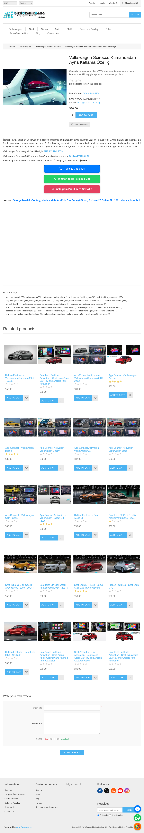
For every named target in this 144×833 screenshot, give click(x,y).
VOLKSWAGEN (91, 93)
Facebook (100, 790)
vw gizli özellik (12, 304)
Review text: (37, 723)
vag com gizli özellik (14, 300)
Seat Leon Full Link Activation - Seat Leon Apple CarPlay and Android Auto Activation (54, 379)
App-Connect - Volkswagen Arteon (123, 376)
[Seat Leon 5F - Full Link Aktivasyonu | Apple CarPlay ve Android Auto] (54, 354)
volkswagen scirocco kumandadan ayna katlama (44, 304)
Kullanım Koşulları (12, 803)
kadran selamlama (113, 300)
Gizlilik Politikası (11, 799)
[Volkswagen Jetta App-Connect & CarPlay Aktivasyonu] (123, 427)
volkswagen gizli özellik (53, 297)
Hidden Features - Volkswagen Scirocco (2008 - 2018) (19, 378)
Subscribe (104, 815)
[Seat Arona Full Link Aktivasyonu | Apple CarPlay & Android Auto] (54, 631)
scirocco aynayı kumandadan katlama (23, 314)
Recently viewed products (46, 807)
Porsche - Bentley (89, 29)
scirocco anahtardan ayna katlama (21, 307)
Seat (31, 29)
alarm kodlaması (76, 300)
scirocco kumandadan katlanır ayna (57, 307)
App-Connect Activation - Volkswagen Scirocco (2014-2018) (89, 378)
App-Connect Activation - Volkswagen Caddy (53, 449)
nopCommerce (24, 827)
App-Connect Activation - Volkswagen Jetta (122, 449)
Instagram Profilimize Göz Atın (74, 189)
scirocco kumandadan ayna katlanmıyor (62, 314)
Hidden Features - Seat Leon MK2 (124, 586)
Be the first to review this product (85, 84)
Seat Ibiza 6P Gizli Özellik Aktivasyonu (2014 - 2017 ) (54, 586)
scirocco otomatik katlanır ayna (19, 311)
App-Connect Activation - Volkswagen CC (87, 449)
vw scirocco (90, 314)
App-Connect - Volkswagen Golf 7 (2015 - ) (19, 516)
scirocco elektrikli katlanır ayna (51, 311)
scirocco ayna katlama (104, 311)
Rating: (39, 739)
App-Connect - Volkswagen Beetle (19, 449)
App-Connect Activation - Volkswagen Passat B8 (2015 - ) (53, 518)
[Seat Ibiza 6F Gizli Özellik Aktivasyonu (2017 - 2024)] (123, 494)
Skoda (44, 29)
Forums (38, 803)
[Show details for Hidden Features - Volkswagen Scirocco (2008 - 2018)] (20, 354)
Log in (102, 3)
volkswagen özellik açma (80, 297)
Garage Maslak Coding (89, 102)
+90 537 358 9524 (74, 168)
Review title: (37, 708)
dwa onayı (94, 300)
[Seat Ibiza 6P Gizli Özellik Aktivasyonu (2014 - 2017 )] (54, 564)
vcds (31, 300)
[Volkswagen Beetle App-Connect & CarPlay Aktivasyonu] (20, 427)
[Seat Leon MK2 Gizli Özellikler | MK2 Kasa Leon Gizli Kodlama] (123, 564)
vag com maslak (13, 297)
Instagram (127, 790)
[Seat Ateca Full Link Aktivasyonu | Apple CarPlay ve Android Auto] (89, 631)
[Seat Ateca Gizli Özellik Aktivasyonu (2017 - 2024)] (89, 494)
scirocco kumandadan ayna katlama (87, 304)
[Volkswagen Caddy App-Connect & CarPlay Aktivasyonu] (54, 427)
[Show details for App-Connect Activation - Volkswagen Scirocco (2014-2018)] (89, 354)
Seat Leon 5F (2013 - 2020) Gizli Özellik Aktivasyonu (88, 586)
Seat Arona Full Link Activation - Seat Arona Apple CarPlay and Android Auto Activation (54, 656)
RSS (113, 790)
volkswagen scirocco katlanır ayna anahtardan (98, 307)
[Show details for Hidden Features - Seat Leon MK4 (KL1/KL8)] (20, 631)
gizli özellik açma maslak (108, 297)
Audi (57, 29)
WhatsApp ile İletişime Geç (73, 178)
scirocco (103, 314)
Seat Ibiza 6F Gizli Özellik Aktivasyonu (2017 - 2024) (122, 516)
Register (92, 3)
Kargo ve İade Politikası (14, 794)
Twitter (106, 790)
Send (129, 810)
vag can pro (44, 300)
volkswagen (31, 297)
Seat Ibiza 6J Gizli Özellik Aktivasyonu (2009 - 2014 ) (19, 586)
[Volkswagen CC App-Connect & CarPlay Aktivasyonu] (89, 427)
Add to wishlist (81, 124)
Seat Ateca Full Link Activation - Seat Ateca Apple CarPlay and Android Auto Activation (88, 656)
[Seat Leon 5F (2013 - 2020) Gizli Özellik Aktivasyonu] (89, 564)
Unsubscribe (117, 815)
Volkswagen (15, 29)
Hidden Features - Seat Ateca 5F (86, 516)
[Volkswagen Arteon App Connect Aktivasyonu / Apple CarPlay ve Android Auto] (123, 354)
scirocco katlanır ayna (80, 311)
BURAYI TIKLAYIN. (53, 151)
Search (135, 15)
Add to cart (86, 115)
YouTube (120, 790)
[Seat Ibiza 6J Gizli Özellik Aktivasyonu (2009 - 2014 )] (20, 564)
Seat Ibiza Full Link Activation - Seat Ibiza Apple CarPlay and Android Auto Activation (123, 656)
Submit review (72, 752)
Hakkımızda (9, 807)
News (37, 794)
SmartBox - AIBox (19, 33)
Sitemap (8, 790)
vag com (59, 300)
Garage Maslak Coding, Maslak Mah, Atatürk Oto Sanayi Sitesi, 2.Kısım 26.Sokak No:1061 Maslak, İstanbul (76, 200)
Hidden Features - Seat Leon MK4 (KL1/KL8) (20, 653)
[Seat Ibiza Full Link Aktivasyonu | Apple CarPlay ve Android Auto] (123, 631)
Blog (38, 33)
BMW (69, 29)
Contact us (53, 33)
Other (109, 29)
